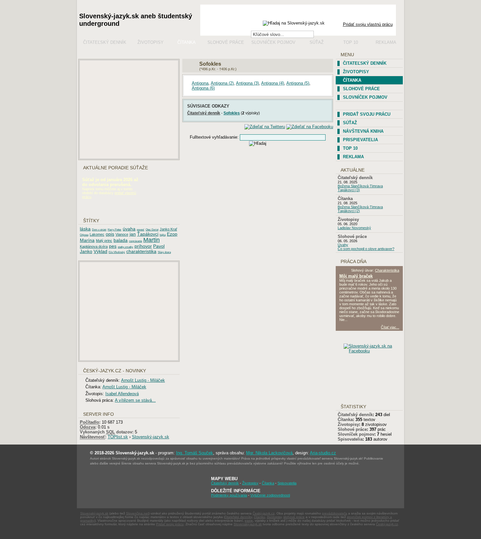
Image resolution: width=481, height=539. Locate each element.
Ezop (172, 234)
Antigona (200, 83)
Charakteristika (387, 270)
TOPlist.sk (118, 436)
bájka (163, 234)
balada (121, 240)
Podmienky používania (229, 495)
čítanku (259, 517)
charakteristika (141, 251)
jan (133, 234)
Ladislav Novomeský (354, 228)
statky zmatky (125, 246)
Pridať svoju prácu (366, 114)
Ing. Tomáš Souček (194, 452)
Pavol (159, 246)
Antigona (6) (203, 88)
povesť (140, 229)
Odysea (84, 234)
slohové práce (294, 517)
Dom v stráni (99, 229)
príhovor (143, 246)
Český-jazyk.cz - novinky (114, 370)
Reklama (386, 42)
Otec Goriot (152, 229)
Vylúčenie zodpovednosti (270, 495)
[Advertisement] (129, 109)
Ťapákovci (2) (349, 211)
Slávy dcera (164, 252)
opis (110, 234)
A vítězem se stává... (135, 400)
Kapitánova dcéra (94, 246)
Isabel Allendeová (122, 393)
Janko (86, 251)
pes (112, 246)
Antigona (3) (247, 83)
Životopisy (150, 42)
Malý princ (104, 241)
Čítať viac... (390, 327)
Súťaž (317, 42)
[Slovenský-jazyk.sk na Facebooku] (375, 350)
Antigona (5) (297, 83)
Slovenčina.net (137, 513)
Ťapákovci (147, 234)
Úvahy (343, 245)
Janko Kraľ (168, 229)
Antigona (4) (272, 83)
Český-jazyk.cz (264, 513)
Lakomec (97, 234)
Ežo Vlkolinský (117, 252)
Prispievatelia (360, 139)
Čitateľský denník (104, 42)
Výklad (100, 251)
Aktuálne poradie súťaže (115, 167)
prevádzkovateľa (334, 513)
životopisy (274, 517)
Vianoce (122, 234)
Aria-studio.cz (323, 452)
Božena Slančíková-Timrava (360, 186)
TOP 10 (350, 148)
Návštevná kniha (363, 131)
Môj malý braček (356, 276)
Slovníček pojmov (273, 42)
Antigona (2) (222, 83)
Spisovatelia (350, 439)
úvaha (129, 228)
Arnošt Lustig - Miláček (143, 380)
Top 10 (350, 42)
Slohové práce (225, 42)
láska (85, 228)
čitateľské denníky (238, 517)
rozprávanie (135, 241)
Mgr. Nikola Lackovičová (269, 452)
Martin (151, 240)
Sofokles (231, 113)
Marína (87, 240)
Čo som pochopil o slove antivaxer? (366, 249)
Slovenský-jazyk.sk (150, 436)
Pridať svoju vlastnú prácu (368, 24)
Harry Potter (114, 229)
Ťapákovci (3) (349, 190)
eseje (249, 520)
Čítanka (186, 42)
